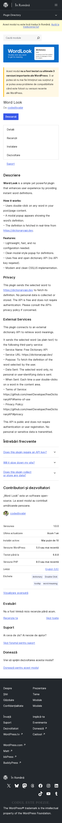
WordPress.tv (13, 734)
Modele (37, 705)
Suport (11, 163)
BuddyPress (12, 762)
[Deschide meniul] (56, 5)
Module (37, 700)
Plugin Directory (12, 15)
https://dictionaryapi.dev (18, 230)
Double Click (51, 576)
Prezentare (39, 688)
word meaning (50, 583)
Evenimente (40, 722)
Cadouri (39, 734)
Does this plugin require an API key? (25, 452)
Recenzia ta (10, 618)
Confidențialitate (13, 705)
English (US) (52, 569)
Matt (8, 751)
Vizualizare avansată (15, 593)
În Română (17, 777)
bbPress (10, 756)
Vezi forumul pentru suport (19, 643)
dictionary (37, 576)
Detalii (10, 129)
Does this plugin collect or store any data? (17, 474)
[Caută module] (38, 38)
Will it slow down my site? (19, 462)
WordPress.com (14, 745)
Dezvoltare (13, 155)
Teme (36, 694)
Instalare (12, 146)
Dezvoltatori (10, 728)
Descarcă (10, 116)
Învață (7, 716)
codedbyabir (15, 107)
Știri (5, 694)
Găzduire (8, 700)
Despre (7, 688)
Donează (40, 728)
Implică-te (39, 716)
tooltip (37, 583)
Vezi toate (52, 618)
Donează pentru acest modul (21, 667)
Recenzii (12, 138)
